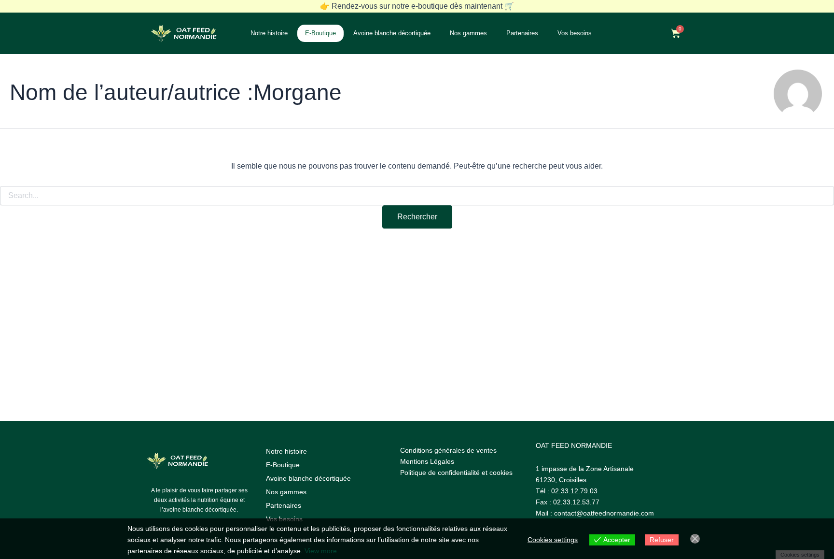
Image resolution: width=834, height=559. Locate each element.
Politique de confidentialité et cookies (456, 472)
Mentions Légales (427, 461)
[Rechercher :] (417, 196)
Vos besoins (574, 33)
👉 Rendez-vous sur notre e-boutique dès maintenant (417, 6)
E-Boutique (320, 33)
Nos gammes (468, 33)
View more (321, 551)
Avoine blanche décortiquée (392, 33)
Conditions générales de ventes (448, 450)
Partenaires (522, 33)
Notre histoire (269, 33)
